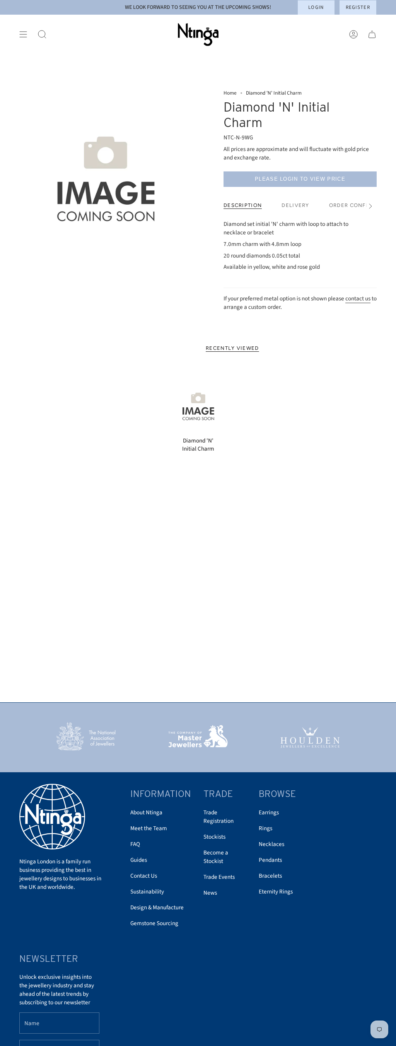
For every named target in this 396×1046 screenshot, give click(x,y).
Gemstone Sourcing (154, 923)
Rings (265, 828)
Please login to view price (300, 179)
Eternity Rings (276, 891)
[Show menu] (23, 34)
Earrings (269, 812)
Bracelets (270, 875)
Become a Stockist (215, 856)
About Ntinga (146, 812)
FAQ (135, 844)
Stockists (214, 836)
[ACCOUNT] (353, 34)
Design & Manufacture (157, 907)
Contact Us (143, 875)
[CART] (372, 34)
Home (230, 93)
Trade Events (219, 877)
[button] (42, 34)
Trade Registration (218, 816)
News (210, 892)
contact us (357, 298)
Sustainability (147, 891)
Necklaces (271, 844)
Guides (138, 860)
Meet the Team (148, 828)
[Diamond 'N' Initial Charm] (198, 405)
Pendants (270, 860)
